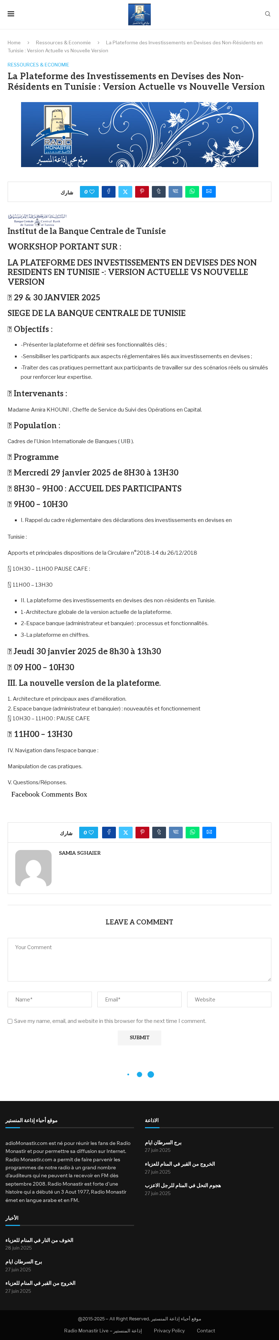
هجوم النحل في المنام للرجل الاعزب (183, 1185)
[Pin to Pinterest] (142, 192)
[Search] (267, 14)
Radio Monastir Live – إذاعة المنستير (103, 1330)
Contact (206, 1330)
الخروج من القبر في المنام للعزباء (180, 1164)
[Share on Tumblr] (159, 192)
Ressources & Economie (63, 42)
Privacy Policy (169, 1330)
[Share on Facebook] (109, 192)
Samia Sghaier (80, 853)
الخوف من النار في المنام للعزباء (39, 1240)
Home (14, 42)
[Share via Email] (209, 192)
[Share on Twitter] (125, 192)
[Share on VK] (175, 192)
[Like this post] (91, 192)
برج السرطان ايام (163, 1142)
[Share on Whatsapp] (192, 192)
